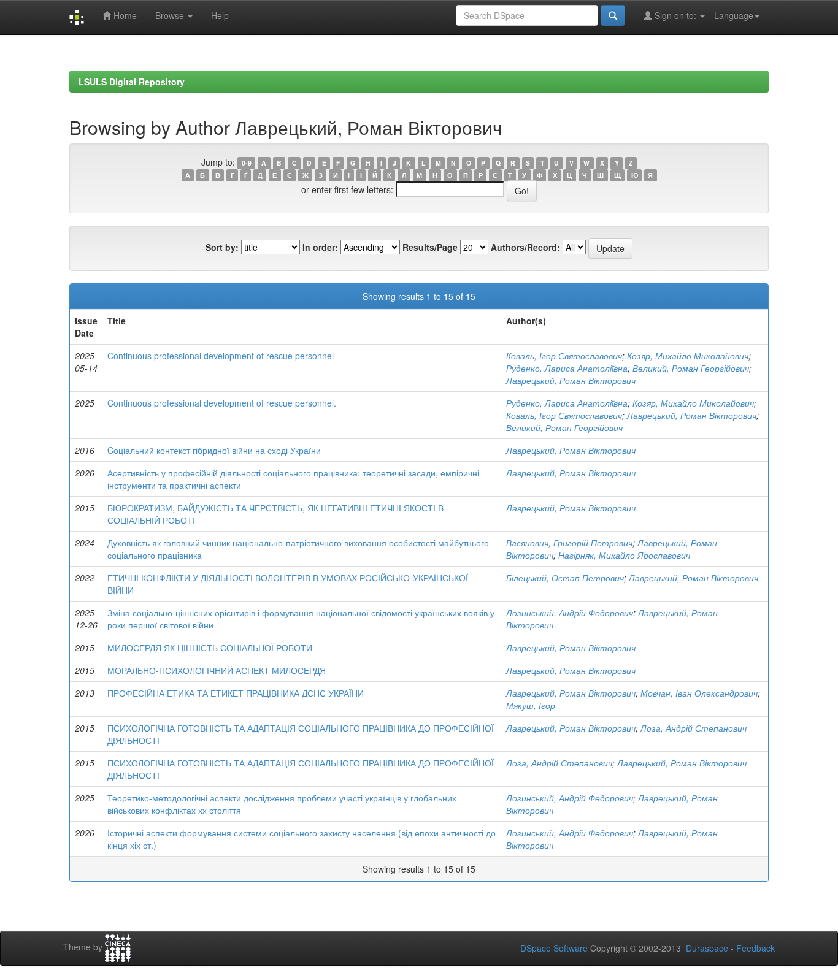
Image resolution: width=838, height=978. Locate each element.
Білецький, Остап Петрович (565, 577)
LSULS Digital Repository (132, 81)
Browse (170, 15)
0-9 (247, 162)
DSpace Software (554, 948)
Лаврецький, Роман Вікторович (571, 380)
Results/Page (430, 247)
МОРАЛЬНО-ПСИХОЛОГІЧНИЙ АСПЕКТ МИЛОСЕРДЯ (216, 670)
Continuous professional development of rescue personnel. (221, 403)
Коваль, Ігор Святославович (564, 356)
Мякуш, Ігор (530, 705)
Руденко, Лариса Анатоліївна (567, 368)
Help (220, 15)
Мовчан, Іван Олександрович (699, 693)
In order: (320, 247)
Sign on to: (675, 15)
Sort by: (222, 247)
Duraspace (707, 948)
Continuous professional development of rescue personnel (220, 356)
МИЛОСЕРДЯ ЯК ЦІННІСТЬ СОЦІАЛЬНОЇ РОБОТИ (209, 647)
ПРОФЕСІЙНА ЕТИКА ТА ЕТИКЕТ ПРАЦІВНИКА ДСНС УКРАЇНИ (235, 693)
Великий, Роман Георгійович (690, 368)
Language (733, 15)
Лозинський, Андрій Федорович (569, 612)
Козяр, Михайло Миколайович (687, 356)
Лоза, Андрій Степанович (693, 728)
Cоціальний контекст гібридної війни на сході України (214, 450)
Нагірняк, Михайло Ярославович (624, 555)
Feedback (755, 948)
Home (124, 15)
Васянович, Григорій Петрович (569, 543)
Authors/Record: (525, 247)
